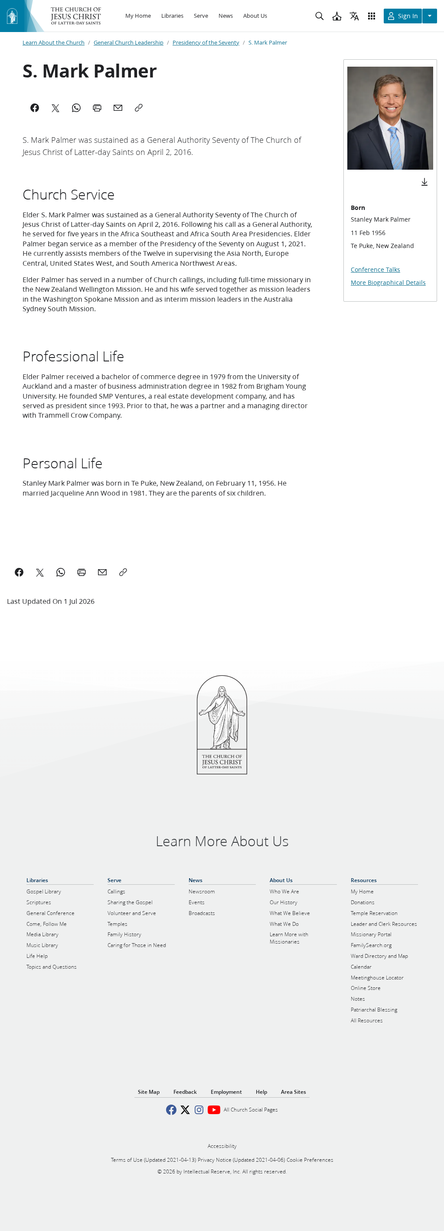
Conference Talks (375, 269)
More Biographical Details (388, 282)
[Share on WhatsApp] (60, 572)
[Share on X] (40, 572)
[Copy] (138, 107)
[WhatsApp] (76, 107)
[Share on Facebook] (19, 572)
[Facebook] (34, 107)
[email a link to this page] (102, 572)
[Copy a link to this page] (123, 572)
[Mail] (118, 107)
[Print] (97, 107)
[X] (55, 107)
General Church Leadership (128, 42)
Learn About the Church (54, 42)
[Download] (424, 181)
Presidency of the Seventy (206, 42)
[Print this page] (81, 572)
